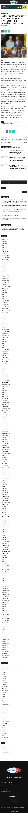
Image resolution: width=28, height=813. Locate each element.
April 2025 (4, 272)
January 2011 (5, 616)
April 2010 (4, 635)
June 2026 (4, 243)
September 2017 (6, 453)
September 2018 (6, 433)
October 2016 (5, 476)
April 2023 (4, 321)
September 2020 (6, 384)
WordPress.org (5, 752)
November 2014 (5, 523)
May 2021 (4, 368)
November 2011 (5, 596)
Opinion (4, 715)
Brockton (4, 676)
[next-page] (4, 173)
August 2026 (5, 239)
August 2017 (5, 455)
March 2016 (5, 490)
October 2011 (5, 598)
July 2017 (4, 457)
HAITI (6, 11)
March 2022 (5, 347)
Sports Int (4, 733)
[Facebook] (2, 31)
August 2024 (5, 288)
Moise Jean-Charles (8, 121)
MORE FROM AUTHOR (17, 147)
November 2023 (5, 306)
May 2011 (4, 608)
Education (4, 688)
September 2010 (6, 625)
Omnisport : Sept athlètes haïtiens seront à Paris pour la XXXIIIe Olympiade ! (7, 141)
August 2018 (5, 435)
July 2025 (4, 266)
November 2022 (5, 331)
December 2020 (5, 378)
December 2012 (5, 569)
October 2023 (5, 308)
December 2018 (5, 427)
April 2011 (4, 610)
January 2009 (5, 645)
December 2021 (5, 353)
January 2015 (5, 518)
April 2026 (4, 247)
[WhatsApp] (5, 31)
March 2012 (5, 588)
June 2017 (4, 459)
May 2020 (4, 392)
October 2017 (5, 451)
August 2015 (5, 504)
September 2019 (6, 408)
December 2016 (5, 472)
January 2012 (5, 592)
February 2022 (5, 349)
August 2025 (5, 264)
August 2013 (5, 553)
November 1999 (5, 651)
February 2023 (5, 325)
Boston (3, 674)
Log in (3, 746)
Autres (3, 672)
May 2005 (4, 649)
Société (3, 729)
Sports (3, 731)
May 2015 (4, 510)
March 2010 (5, 637)
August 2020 (5, 386)
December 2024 (5, 280)
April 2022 (4, 345)
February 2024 (5, 300)
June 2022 (4, 341)
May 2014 (4, 535)
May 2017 (4, 461)
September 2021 (6, 359)
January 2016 (5, 494)
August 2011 (5, 602)
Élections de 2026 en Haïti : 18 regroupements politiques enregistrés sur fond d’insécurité (17, 152)
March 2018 (5, 441)
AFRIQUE (4, 666)
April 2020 (4, 394)
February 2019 (5, 423)
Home (2, 11)
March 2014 (5, 539)
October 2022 (5, 333)
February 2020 (5, 398)
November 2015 (5, 498)
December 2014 (5, 520)
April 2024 (4, 296)
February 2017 (5, 467)
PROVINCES (4, 723)
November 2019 (5, 404)
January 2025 (5, 278)
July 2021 (4, 363)
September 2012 (6, 576)
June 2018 (4, 439)
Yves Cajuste (4, 228)
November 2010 (5, 620)
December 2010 (5, 618)
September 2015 (6, 502)
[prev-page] (2, 173)
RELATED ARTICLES (6, 147)
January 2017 (5, 470)
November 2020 (5, 380)
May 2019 (4, 416)
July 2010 (4, 629)
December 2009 (5, 643)
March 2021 (5, 372)
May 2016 (4, 486)
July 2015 (4, 506)
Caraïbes (4, 680)
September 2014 (6, 527)
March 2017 (5, 465)
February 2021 (5, 374)
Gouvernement (5, 700)
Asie (3, 670)
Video (3, 735)
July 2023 (4, 315)
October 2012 (5, 574)
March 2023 (5, 323)
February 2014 (5, 541)
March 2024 (5, 298)
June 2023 (4, 317)
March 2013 (5, 563)
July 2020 (4, 388)
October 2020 (5, 382)
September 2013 (6, 551)
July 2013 (4, 555)
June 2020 (4, 390)
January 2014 (5, 543)
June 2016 (4, 484)
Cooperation (5, 682)
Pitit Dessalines (16, 121)
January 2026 (5, 253)
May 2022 (4, 343)
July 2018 (4, 437)
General (4, 698)
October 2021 (5, 357)
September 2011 (6, 600)
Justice (3, 706)
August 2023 (5, 312)
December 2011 (5, 594)
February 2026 (5, 251)
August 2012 (5, 578)
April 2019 (4, 419)
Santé (3, 727)
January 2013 (5, 567)
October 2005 (5, 647)
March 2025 (5, 274)
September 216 (5, 653)
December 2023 (5, 304)
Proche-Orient (5, 721)
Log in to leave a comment (14, 182)
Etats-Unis (4, 692)
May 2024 (4, 294)
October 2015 (5, 500)
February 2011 (5, 614)
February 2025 (5, 276)
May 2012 (4, 584)
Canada (4, 678)
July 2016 (4, 482)
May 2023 (4, 319)
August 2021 (5, 361)
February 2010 (5, 639)
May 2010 (4, 633)
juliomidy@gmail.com (6, 791)
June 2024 (4, 292)
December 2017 (5, 447)
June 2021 (4, 365)
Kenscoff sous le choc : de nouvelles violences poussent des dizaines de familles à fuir (12, 214)
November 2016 (5, 474)
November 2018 (5, 429)
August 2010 (5, 627)
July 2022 (4, 339)
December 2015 (5, 496)
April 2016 (4, 488)
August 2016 (5, 480)
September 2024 (6, 286)
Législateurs (5, 709)
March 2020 (5, 396)
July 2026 (4, 241)
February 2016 (5, 492)
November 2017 (5, 449)
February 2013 (5, 565)
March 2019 (5, 421)
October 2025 (5, 259)
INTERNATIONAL (6, 704)
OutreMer (4, 717)
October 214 (5, 657)
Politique (10, 11)
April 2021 (4, 370)
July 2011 (4, 604)
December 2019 (5, 402)
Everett (3, 696)
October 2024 (5, 284)
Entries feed (5, 748)
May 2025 (4, 270)
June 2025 (4, 268)
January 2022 (5, 351)
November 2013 (5, 547)
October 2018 (5, 431)
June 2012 (4, 582)
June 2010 (4, 631)
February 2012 (5, 590)
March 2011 (5, 612)
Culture (4, 684)
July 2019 (4, 412)
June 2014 (4, 533)
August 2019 (5, 410)
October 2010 (5, 622)
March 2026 (5, 249)
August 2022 (5, 337)
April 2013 (4, 561)
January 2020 (5, 400)
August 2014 (5, 529)
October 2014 (5, 525)
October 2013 (5, 549)
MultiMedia (4, 713)
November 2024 (5, 282)
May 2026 (4, 245)
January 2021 (5, 376)
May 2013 (4, 559)
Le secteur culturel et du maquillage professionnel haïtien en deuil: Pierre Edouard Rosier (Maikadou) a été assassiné (13, 230)
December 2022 (5, 329)
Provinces (4, 725)
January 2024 (5, 302)
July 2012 (4, 580)
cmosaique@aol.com (6, 789)
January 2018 (5, 445)
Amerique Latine (6, 668)
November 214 (5, 655)
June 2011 (4, 606)
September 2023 (6, 310)
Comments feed (5, 750)
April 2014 (4, 537)
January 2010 (5, 641)
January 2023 (5, 327)
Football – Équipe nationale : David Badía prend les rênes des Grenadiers (14, 219)
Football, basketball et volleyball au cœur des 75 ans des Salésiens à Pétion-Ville (14, 206)
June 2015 (4, 508)
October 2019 (5, 406)
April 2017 (4, 463)
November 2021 (5, 355)
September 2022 (6, 335)
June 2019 (4, 414)
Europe (3, 694)
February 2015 (5, 516)
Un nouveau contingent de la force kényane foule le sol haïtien (21, 141)
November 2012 (5, 571)
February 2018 (5, 443)
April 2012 (4, 586)
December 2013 (5, 545)
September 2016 (6, 478)
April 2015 (4, 512)
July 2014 (4, 531)
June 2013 (4, 557)
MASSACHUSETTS (6, 711)
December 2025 (5, 255)
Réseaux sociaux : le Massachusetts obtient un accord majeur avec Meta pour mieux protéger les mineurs (14, 210)
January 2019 (5, 425)
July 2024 (4, 290)
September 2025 (6, 261)
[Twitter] (9, 31)
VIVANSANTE (5, 737)
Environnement (5, 690)
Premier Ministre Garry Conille (7, 123)
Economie (4, 686)
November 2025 (5, 257)
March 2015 (5, 514)
